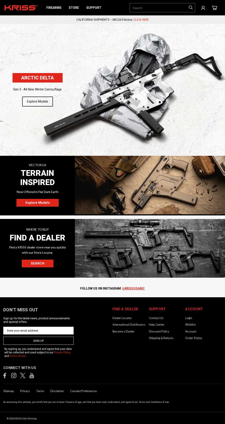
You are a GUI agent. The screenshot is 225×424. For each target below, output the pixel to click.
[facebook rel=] (4, 375)
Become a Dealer (123, 331)
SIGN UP (38, 340)
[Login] (203, 7)
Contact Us (156, 318)
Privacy (25, 391)
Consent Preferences (83, 391)
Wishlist (190, 324)
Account (190, 331)
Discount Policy (159, 331)
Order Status (193, 338)
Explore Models (37, 101)
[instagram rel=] (13, 375)
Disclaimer (57, 391)
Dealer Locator (122, 318)
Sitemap (8, 391)
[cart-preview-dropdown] (214, 8)
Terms (40, 391)
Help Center (156, 324)
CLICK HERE (141, 19)
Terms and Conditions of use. (154, 402)
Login (188, 318)
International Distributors (128, 324)
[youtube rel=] (31, 375)
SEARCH (37, 263)
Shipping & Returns (161, 338)
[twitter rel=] (22, 375)
